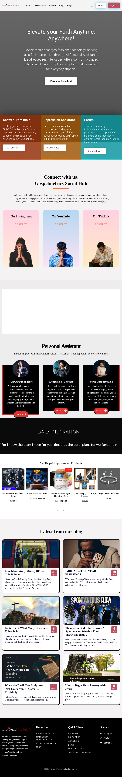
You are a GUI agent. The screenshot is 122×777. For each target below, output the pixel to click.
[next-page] (63, 511)
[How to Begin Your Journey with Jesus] (91, 668)
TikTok (107, 738)
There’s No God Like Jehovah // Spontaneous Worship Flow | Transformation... (85, 631)
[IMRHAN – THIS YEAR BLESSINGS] (91, 554)
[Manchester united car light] (13, 479)
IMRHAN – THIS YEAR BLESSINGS (80, 573)
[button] (92, 5)
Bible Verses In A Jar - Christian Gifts (61, 495)
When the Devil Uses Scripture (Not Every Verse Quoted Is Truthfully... (24, 689)
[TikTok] (101, 738)
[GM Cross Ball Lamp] (37, 479)
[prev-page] (58, 511)
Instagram (108, 733)
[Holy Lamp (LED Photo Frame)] (85, 479)
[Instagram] (101, 734)
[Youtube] (101, 743)
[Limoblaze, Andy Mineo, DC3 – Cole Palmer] (30, 554)
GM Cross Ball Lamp (37, 493)
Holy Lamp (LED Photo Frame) (85, 495)
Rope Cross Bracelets (108, 493)
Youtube (108, 743)
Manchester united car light (13, 495)
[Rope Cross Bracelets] (109, 479)
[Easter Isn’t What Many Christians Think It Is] (30, 611)
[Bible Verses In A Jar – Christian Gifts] (61, 479)
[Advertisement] (61, 311)
